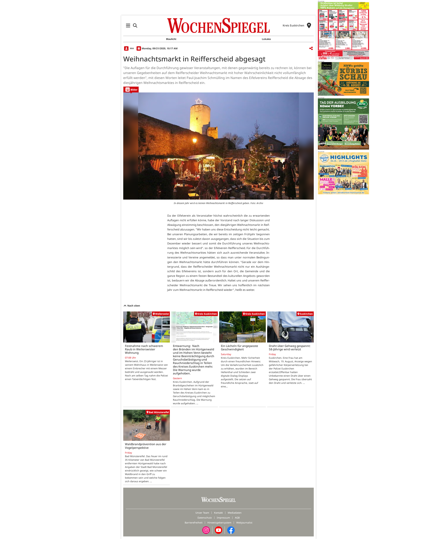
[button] (128, 25)
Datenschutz (205, 517)
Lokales (266, 39)
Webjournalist (244, 522)
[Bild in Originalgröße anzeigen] (218, 146)
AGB (237, 517)
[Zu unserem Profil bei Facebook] (231, 529)
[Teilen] (311, 48)
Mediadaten (235, 512)
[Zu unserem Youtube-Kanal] (218, 529)
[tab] (131, 89)
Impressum (223, 517)
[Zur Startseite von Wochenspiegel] (218, 25)
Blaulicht (171, 39)
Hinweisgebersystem (219, 522)
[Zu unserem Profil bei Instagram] (206, 529)
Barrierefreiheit (193, 522)
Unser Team (202, 512)
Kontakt (218, 512)
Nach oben (133, 305)
